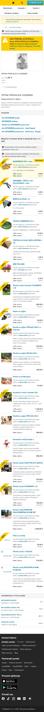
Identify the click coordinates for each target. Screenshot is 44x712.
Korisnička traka (13, 2)
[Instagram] (13, 698)
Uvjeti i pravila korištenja (11, 645)
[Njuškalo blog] (30, 698)
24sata (4, 662)
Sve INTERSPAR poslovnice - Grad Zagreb (18, 128)
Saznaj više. (15, 149)
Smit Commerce (23, 167)
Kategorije (21, 8)
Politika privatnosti (28, 645)
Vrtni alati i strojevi (15, 27)
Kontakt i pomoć (8, 642)
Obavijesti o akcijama (11, 13)
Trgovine (35, 8)
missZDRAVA (17, 666)
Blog (16, 653)
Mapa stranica (7, 653)
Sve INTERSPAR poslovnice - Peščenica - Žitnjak (21, 131)
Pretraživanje (22, 2)
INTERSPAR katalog (9, 121)
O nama (20, 642)
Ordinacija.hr (19, 670)
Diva (10, 670)
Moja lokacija (7, 8)
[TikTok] (8, 698)
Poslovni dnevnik (15, 662)
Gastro (33, 666)
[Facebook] (3, 698)
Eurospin (21, 270)
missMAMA (6, 666)
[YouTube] (19, 698)
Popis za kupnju (32, 13)
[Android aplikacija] (10, 687)
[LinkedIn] (24, 698)
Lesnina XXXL (23, 293)
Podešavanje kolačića (10, 649)
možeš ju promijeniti (12, 21)
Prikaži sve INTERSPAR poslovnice (15, 124)
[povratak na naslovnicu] (4, 2)
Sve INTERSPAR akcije (11, 118)
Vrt (6, 27)
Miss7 (27, 666)
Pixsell (4, 670)
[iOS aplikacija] (9, 681)
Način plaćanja (25, 649)
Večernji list (28, 662)
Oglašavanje (30, 642)
